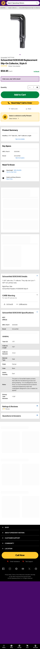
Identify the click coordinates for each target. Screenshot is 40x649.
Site (32, 574)
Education (27, 574)
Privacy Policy (8, 574)
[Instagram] (10, 569)
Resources (22, 574)
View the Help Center (11, 172)
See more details (20, 139)
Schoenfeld (4, 57)
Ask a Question (16, 66)
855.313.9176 (17, 170)
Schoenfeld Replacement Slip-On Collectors (29, 7)
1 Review (10, 66)
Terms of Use (15, 574)
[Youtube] (23, 569)
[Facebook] (3, 569)
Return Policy (9, 179)
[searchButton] (37, 3)
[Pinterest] (36, 569)
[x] (29, 569)
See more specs (20, 158)
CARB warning (23, 304)
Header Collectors (12, 7)
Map (34, 574)
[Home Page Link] (3, 3)
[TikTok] (16, 569)
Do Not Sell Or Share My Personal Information (20, 576)
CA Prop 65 (9, 304)
